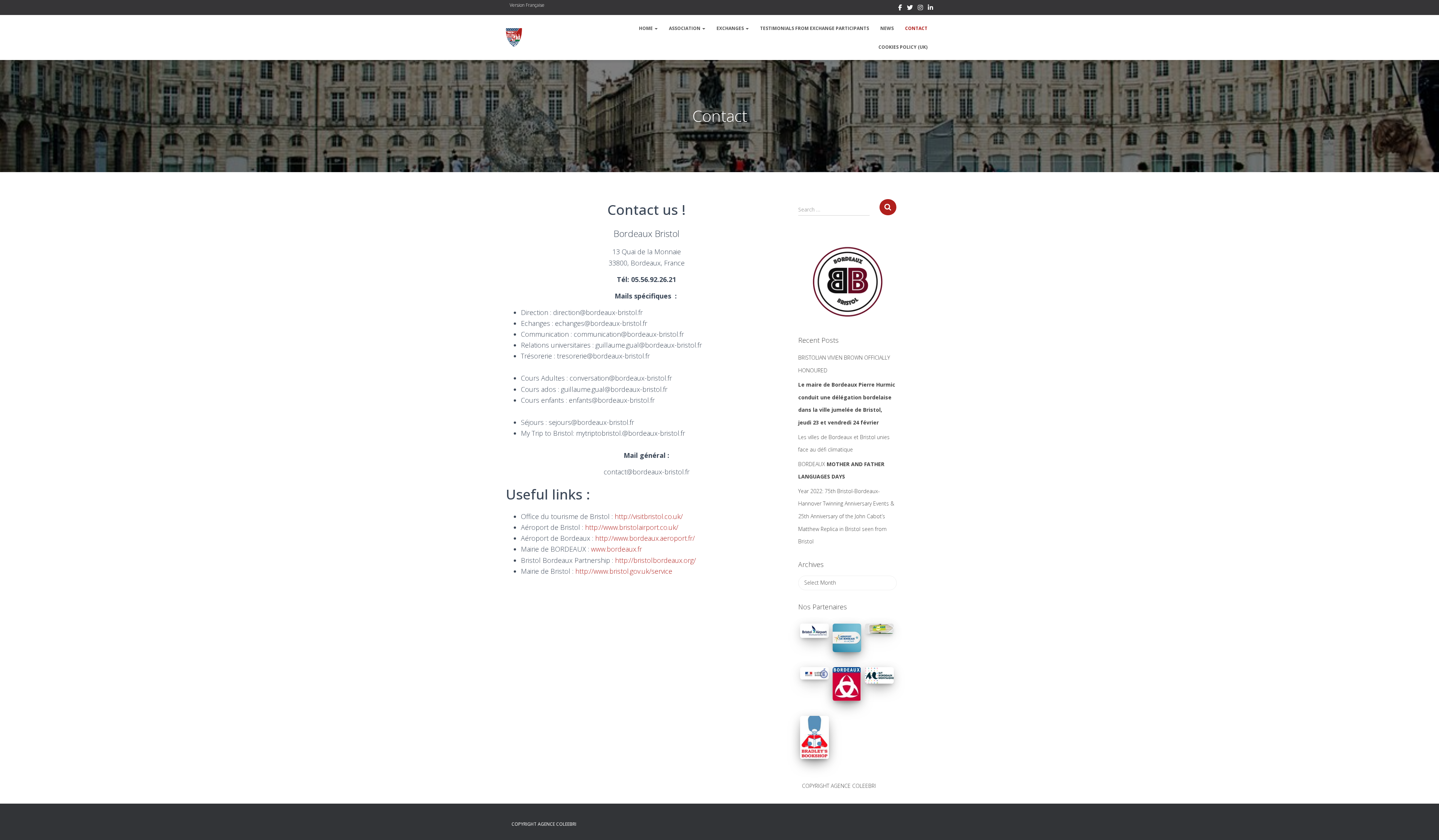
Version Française (527, 5)
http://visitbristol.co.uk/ (649, 516)
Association (685, 28)
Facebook (900, 8)
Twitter (910, 8)
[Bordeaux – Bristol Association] (514, 37)
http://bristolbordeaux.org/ (655, 560)
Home (646, 28)
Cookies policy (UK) (902, 47)
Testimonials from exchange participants (814, 28)
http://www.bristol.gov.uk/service (623, 571)
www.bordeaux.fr (616, 549)
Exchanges (731, 28)
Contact (916, 28)
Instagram (920, 8)
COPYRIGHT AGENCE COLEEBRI (839, 785)
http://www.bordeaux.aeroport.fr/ (645, 538)
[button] (656, 28)
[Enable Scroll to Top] (1424, 825)
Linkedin (930, 8)
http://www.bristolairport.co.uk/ (631, 527)
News (887, 28)
